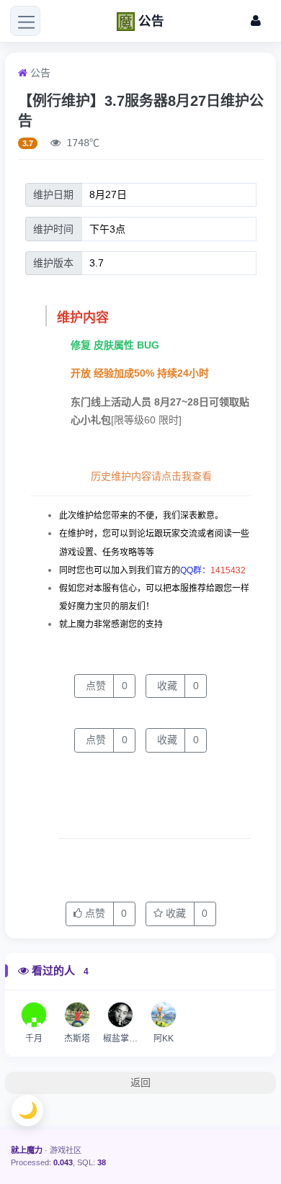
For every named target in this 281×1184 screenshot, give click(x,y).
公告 (40, 73)
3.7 (27, 143)
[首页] (22, 73)
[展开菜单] (25, 21)
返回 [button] (140, 1082)
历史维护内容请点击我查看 (151, 476)
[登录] (256, 21)
